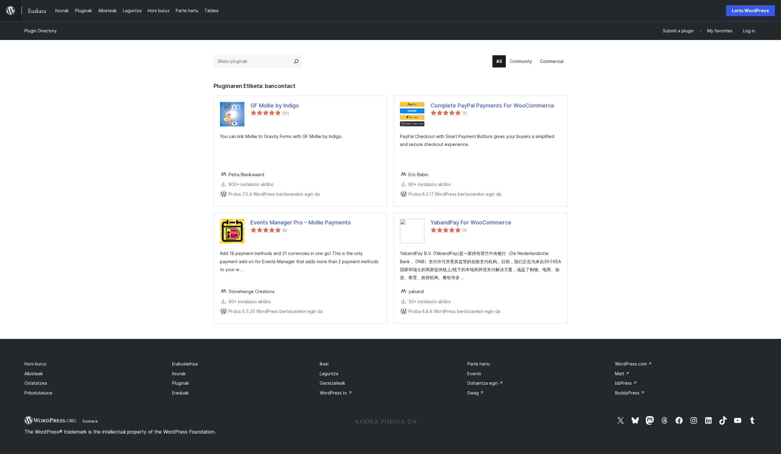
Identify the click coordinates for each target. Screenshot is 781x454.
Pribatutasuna (38, 392)
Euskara (90, 421)
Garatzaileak (332, 383)
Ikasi (324, 363)
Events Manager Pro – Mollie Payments (300, 222)
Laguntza (329, 373)
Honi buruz (35, 363)
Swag (475, 392)
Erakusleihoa (185, 363)
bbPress (626, 383)
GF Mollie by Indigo (274, 105)
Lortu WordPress (750, 10)
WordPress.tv (336, 392)
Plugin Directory (40, 30)
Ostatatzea (35, 383)
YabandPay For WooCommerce (470, 222)
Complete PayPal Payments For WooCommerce (492, 105)
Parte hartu (478, 363)
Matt (622, 373)
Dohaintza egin (485, 383)
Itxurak (179, 373)
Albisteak (33, 373)
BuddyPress (630, 392)
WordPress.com (633, 363)
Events (474, 373)
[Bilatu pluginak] (296, 61)
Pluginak (180, 383)
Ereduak (180, 392)
